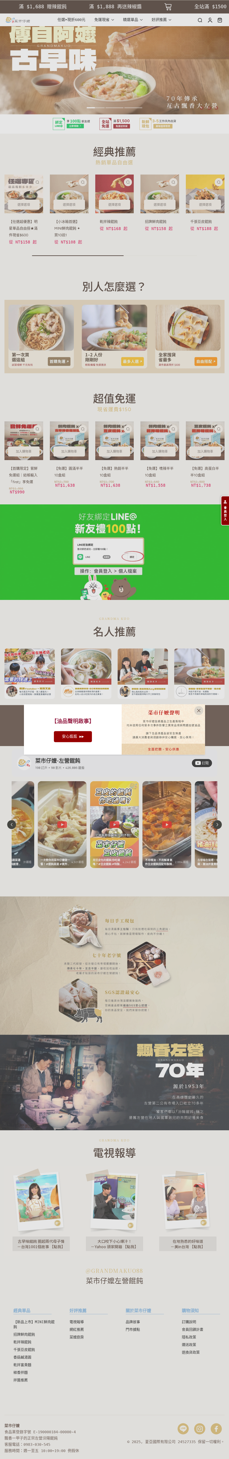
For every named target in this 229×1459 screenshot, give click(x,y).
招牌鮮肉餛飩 (155, 222)
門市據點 (133, 1329)
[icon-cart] (220, 19)
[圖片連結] (41, 336)
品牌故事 (133, 1322)
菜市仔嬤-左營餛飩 (57, 760)
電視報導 (77, 1322)
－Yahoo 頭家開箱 (107, 1246)
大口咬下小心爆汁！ (115, 1241)
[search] (200, 19)
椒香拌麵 (20, 1372)
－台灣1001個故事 (33, 1246)
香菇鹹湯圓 (22, 1357)
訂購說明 (189, 1322)
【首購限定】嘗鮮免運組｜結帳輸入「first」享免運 (23, 475)
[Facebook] (216, 1429)
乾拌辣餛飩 (109, 222)
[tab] (96, 108)
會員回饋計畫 (192, 1329)
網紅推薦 (77, 1329)
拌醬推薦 (20, 1380)
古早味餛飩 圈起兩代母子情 (41, 1241)
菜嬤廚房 (77, 1337)
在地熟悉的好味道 (188, 1241)
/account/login (15, 507)
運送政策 (189, 1345)
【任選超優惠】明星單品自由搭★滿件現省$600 (23, 228)
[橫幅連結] (114, 123)
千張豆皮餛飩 (201, 222)
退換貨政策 (191, 1352)
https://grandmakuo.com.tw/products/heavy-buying (52, 28)
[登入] (210, 19)
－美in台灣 (180, 1246)
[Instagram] (199, 1429)
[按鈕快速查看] (37, 182)
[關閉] (198, 710)
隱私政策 (189, 1337)
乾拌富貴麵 (22, 1365)
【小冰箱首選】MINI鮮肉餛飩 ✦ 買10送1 (67, 228)
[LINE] (183, 1429)
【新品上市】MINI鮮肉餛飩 (34, 1324)
